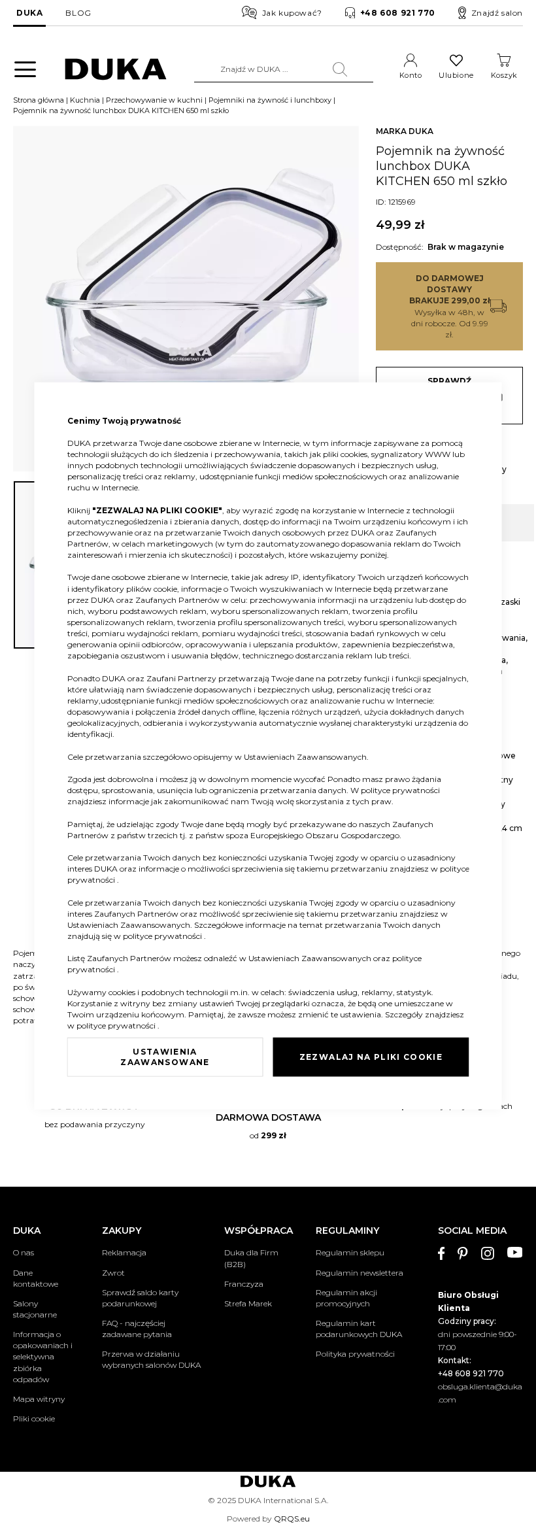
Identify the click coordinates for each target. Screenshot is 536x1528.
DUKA (29, 13)
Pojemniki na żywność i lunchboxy (270, 100)
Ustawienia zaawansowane (164, 1057)
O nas (23, 1252)
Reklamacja (124, 1252)
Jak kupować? (292, 13)
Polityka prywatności (355, 1354)
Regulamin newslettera (359, 1273)
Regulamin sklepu (350, 1252)
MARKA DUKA (404, 131)
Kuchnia (85, 100)
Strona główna (38, 100)
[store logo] (115, 69)
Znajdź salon (497, 13)
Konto (410, 75)
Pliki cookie (34, 1418)
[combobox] (284, 69)
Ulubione (456, 75)
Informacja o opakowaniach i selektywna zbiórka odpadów (43, 1356)
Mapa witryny (39, 1399)
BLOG (78, 13)
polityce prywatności (400, 790)
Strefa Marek (248, 1303)
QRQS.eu (292, 1518)
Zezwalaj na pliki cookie (371, 1057)
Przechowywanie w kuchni (154, 100)
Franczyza (243, 1284)
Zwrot (113, 1273)
